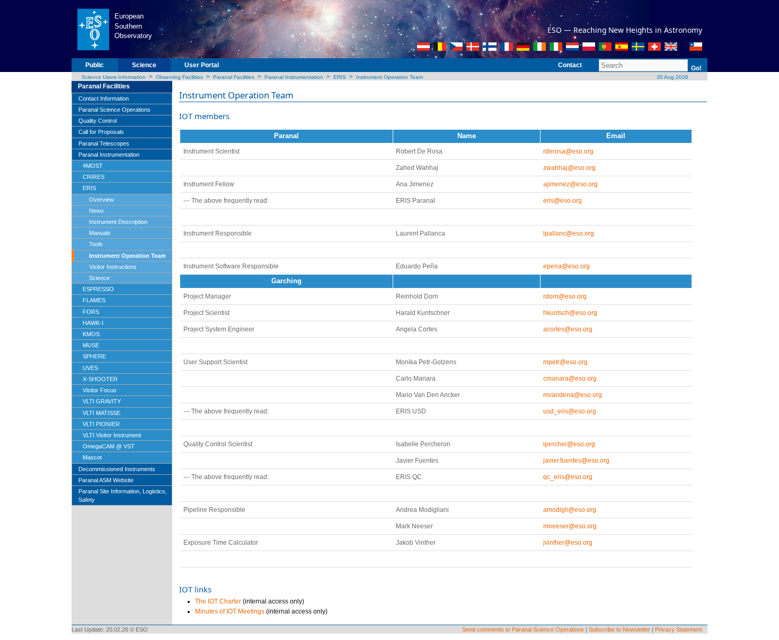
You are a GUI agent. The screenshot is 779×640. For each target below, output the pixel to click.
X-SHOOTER (100, 379)
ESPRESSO (98, 289)
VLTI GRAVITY (102, 401)
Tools (96, 244)
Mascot (92, 457)
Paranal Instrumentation (293, 77)
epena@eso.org (566, 266)
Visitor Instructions (113, 267)
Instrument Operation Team (389, 77)
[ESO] (93, 28)
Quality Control (97, 121)
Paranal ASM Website (106, 480)
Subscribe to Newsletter (619, 629)
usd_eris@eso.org (569, 411)
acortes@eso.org (567, 329)
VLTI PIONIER (101, 424)
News (96, 211)
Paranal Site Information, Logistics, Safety (122, 495)
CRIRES (93, 177)
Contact (570, 65)
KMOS (91, 334)
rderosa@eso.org (568, 151)
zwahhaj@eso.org (569, 168)
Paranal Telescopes (103, 143)
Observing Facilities (179, 77)
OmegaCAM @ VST (109, 446)
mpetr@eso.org (565, 362)
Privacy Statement (678, 629)
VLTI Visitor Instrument (112, 435)
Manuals (100, 233)
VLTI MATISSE (101, 413)
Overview (101, 199)
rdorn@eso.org (565, 296)
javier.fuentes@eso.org (576, 460)
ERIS (339, 77)
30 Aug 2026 (671, 77)
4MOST (93, 166)
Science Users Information (114, 77)
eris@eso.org (562, 200)
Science (144, 65)
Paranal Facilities (233, 77)
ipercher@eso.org (569, 444)
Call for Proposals (101, 132)
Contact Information (103, 98)
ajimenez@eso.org (570, 184)
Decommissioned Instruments (116, 469)
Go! (696, 68)
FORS (91, 312)
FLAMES (94, 300)
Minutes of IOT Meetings (229, 611)
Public (94, 65)
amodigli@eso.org (569, 509)
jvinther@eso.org (567, 542)
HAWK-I (93, 323)
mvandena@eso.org (572, 395)
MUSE (91, 345)
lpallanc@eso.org (568, 233)
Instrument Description (118, 222)
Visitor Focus (100, 390)
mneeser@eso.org (570, 526)
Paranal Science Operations (114, 109)
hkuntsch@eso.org (570, 313)
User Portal (201, 65)
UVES (90, 368)
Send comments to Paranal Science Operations (523, 629)
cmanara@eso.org (570, 378)
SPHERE (94, 356)
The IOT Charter (218, 601)
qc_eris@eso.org (567, 477)
